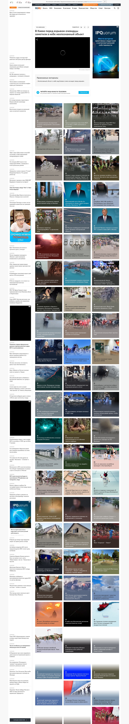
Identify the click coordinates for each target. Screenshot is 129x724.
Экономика (57, 8)
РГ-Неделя (47, 4)
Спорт (101, 8)
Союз (69, 4)
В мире (74, 8)
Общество (93, 8)
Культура (107, 8)
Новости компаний (23, 7)
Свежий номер (39, 4)
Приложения (62, 4)
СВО (50, 8)
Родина (54, 4)
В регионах (66, 8)
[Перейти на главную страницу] (38, 8)
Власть (45, 8)
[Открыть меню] (118, 8)
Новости (75, 4)
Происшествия (83, 8)
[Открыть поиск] (115, 8)
